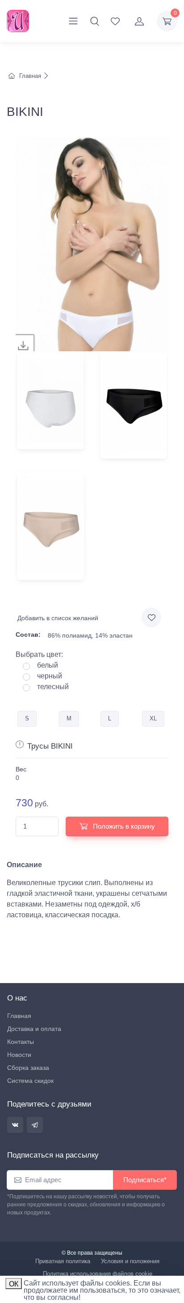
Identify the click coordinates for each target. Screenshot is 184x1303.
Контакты (20, 1041)
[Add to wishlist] (151, 617)
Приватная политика (62, 1261)
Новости (19, 1054)
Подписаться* (145, 1180)
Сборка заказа (28, 1067)
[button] (94, 21)
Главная (30, 75)
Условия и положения (130, 1261)
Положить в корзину (123, 826)
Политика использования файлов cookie (97, 1273)
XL (153, 718)
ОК (13, 1284)
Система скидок (30, 1080)
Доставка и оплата (34, 1028)
